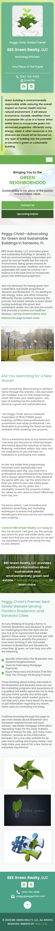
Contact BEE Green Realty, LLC (22, 528)
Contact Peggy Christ (32, 580)
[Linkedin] (31, 86)
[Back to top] (27, 905)
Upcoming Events (27, 214)
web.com (41, 924)
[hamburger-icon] (49, 159)
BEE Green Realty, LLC (27, 49)
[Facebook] (24, 86)
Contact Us (27, 205)
